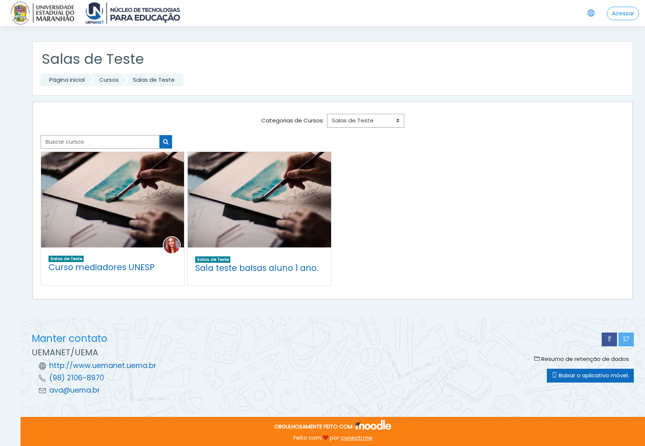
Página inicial (67, 80)
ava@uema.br (74, 390)
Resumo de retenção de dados (584, 359)
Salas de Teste (154, 80)
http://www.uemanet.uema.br (102, 366)
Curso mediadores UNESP (102, 267)
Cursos (109, 80)
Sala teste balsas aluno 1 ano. (256, 268)
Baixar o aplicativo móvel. (593, 375)
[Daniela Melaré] (172, 245)
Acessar (623, 13)
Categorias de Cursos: (292, 120)
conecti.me (357, 438)
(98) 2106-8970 (76, 378)
